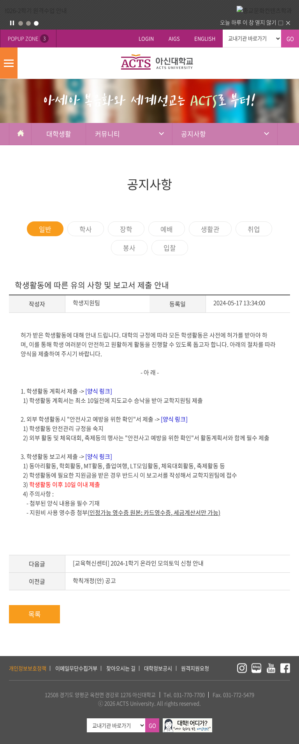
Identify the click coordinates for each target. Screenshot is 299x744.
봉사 (129, 248)
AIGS (174, 38)
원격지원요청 (195, 668)
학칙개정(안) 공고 (94, 580)
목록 (34, 614)
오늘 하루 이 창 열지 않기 (248, 22)
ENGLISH (204, 38)
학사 (85, 229)
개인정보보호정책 (27, 668)
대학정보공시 (158, 668)
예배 (166, 229)
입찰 (170, 248)
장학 (126, 229)
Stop (12, 23)
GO (290, 38)
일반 (45, 229)
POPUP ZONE (27, 38)
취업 (254, 229)
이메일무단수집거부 (76, 668)
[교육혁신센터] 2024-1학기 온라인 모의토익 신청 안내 (138, 563)
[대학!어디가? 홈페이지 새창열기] (187, 722)
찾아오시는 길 (120, 668)
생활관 (210, 229)
